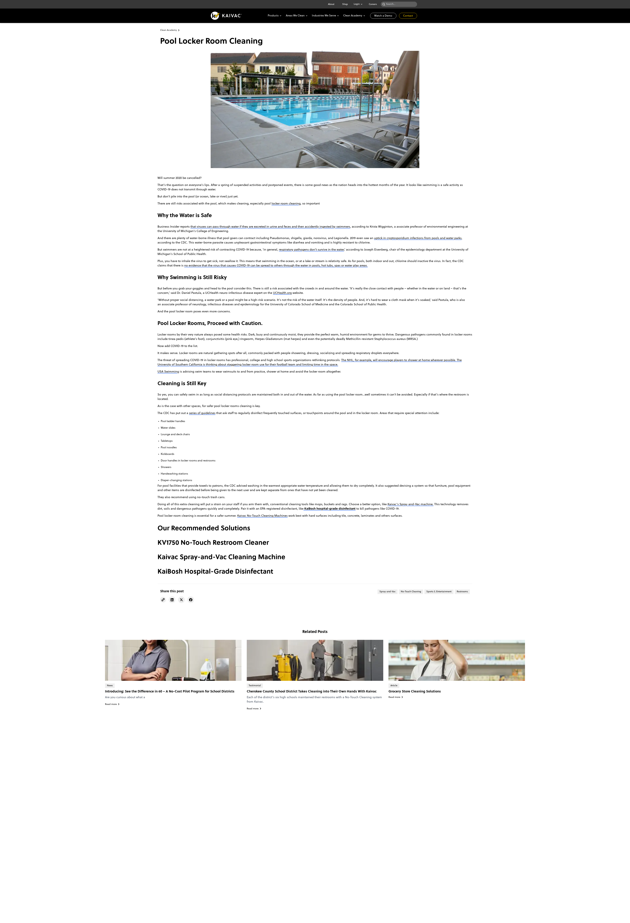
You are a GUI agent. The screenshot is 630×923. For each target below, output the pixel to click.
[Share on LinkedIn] (172, 599)
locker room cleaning (286, 203)
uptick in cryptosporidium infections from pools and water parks (418, 238)
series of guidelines (202, 413)
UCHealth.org (282, 293)
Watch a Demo (383, 15)
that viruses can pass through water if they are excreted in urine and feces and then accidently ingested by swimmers (270, 227)
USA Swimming (168, 372)
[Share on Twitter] (181, 599)
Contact (408, 15)
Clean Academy (352, 15)
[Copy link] (163, 600)
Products (273, 15)
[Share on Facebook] (190, 599)
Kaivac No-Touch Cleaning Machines (262, 516)
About (331, 4)
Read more (111, 704)
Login (357, 4)
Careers (373, 4)
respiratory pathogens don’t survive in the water (311, 250)
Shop (345, 4)
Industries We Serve (324, 15)
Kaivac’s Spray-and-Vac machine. (410, 504)
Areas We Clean (295, 15)
